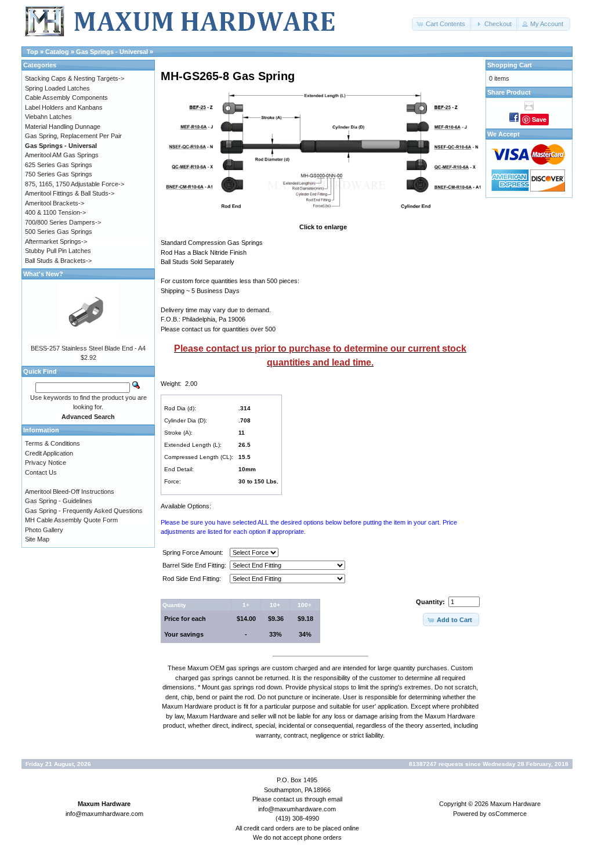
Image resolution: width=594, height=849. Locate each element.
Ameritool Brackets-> (54, 203)
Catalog (57, 51)
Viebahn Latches (48, 116)
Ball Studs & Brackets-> (58, 260)
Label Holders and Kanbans (64, 107)
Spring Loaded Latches (57, 88)
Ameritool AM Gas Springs (62, 154)
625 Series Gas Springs (58, 164)
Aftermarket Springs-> (56, 241)
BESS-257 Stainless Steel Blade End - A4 (88, 348)
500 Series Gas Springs (58, 231)
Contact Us (41, 472)
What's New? (43, 273)
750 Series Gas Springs (58, 174)
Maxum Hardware (515, 803)
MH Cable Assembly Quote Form (71, 519)
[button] (442, 24)
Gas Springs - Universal (112, 51)
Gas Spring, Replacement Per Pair (73, 135)
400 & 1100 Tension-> (55, 212)
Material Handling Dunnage (62, 126)
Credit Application (49, 453)
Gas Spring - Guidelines (58, 500)
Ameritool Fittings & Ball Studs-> (69, 193)
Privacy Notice (45, 462)
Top (32, 51)
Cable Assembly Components (66, 97)
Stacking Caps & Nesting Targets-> (74, 78)
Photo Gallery (44, 529)
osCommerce (507, 813)
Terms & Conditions (52, 443)
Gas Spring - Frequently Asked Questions (84, 510)
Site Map (37, 539)
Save (539, 119)
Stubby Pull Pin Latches (58, 250)
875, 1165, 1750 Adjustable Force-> (74, 183)
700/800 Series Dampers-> (63, 222)
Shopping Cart (509, 65)
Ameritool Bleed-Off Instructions (69, 491)
